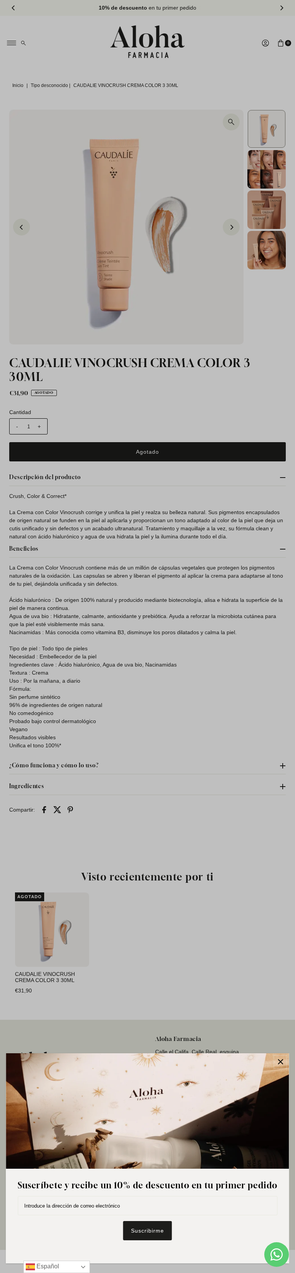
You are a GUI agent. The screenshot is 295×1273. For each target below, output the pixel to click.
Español (47, 1266)
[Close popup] (280, 1062)
